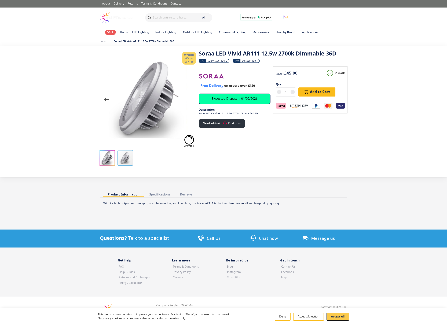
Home (103, 41)
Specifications (159, 194)
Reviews (186, 194)
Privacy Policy (182, 272)
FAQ (121, 267)
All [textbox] (203, 18)
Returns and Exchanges (134, 277)
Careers (178, 277)
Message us (323, 238)
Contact (176, 4)
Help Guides (127, 272)
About (106, 4)
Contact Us (288, 267)
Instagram (234, 272)
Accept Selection (308, 317)
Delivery (118, 4)
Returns (132, 4)
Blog (230, 267)
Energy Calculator (130, 283)
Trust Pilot (233, 277)
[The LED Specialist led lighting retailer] (117, 17)
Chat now (268, 238)
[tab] (123, 193)
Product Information (124, 194)
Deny (282, 317)
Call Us (214, 238)
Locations (287, 272)
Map (284, 277)
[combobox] (206, 17)
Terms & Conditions (154, 4)
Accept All (338, 317)
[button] (313, 17)
